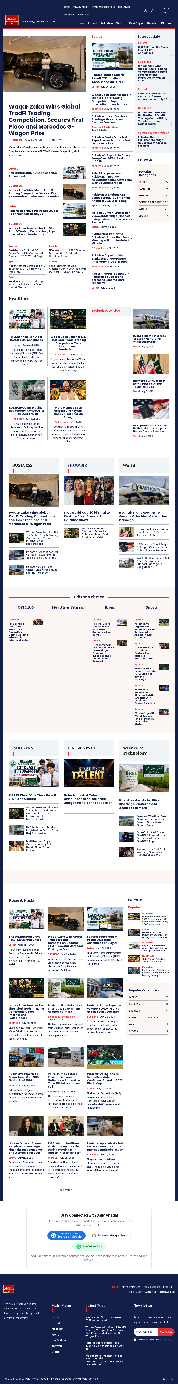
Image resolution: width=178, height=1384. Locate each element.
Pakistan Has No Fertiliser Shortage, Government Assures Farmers (109, 119)
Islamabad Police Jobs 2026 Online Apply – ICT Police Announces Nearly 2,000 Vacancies (155, 920)
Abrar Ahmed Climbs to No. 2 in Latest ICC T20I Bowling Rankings (27, 268)
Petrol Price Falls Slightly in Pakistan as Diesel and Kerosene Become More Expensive (110, 278)
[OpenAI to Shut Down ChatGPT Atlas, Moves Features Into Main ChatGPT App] (126, 836)
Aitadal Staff (33, 140)
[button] (152, 11)
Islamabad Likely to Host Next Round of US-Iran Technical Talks (149, 383)
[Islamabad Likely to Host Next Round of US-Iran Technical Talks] (151, 364)
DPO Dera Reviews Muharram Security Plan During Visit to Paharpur (154, 935)
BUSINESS (15, 140)
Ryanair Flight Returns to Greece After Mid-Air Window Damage (149, 339)
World (136, 346)
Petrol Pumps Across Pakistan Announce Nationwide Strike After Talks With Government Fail (112, 178)
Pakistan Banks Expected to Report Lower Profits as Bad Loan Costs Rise (111, 140)
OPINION (97, 248)
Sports (13, 246)
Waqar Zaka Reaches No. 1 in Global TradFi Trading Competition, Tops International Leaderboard (33, 231)
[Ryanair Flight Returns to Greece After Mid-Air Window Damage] (151, 319)
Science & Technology (105, 127)
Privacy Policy (166, 1339)
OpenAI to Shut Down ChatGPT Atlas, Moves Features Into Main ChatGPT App (151, 837)
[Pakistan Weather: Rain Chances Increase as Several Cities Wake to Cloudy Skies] (126, 820)
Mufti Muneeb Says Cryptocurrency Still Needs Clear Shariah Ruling (68, 412)
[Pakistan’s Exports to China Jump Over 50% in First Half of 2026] (16, 570)
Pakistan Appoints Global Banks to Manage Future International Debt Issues (109, 258)
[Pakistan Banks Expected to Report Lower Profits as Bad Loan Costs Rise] (16, 555)
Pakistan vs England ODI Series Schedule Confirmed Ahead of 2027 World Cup (26, 253)
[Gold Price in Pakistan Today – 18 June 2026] (134, 959)
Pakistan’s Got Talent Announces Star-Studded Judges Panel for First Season (88, 799)
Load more (64, 1189)
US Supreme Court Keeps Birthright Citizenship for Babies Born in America (150, 428)
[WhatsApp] (172, 1379)
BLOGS (95, 227)
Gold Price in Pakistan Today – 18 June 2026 (153, 960)
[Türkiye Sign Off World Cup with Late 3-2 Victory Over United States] (164, 711)
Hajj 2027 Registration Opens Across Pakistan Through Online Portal (154, 948)
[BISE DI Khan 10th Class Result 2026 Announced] (74, 173)
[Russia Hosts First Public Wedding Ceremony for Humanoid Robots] (126, 852)
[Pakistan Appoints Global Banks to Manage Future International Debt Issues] (105, 1125)
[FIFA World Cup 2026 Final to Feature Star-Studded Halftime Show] (89, 490)
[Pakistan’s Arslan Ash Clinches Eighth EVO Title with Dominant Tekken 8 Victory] (164, 688)
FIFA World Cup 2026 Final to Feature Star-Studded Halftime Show (67, 253)
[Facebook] (165, 9)
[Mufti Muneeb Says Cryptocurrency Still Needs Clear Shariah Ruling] (68, 390)
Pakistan (18, 419)
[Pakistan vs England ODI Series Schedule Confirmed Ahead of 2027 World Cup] (164, 622)
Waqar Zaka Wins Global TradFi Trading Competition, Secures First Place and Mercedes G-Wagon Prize (46, 120)
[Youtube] (165, 13)
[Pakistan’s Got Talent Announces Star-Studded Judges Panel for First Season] (89, 773)
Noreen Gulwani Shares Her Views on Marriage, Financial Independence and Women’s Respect (112, 217)
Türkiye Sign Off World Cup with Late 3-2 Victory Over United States (26, 284)
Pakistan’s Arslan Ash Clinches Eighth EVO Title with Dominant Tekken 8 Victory (67, 268)
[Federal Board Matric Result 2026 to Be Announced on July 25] (74, 211)
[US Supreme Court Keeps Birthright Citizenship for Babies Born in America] (151, 409)
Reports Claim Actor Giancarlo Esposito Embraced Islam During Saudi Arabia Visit (96, 533)
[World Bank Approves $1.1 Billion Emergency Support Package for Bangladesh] (126, 562)
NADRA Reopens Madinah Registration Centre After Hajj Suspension (26, 411)
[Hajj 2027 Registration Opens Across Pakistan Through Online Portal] (134, 945)
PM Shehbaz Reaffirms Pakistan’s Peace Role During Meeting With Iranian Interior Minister (112, 238)
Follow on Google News (112, 1235)
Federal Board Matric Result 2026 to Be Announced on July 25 (34, 212)
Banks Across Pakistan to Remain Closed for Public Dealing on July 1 (155, 973)
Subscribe (166, 1331)
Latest (13, 168)
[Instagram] (169, 9)
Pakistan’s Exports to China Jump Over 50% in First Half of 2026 (111, 158)
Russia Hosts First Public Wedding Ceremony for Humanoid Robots (152, 852)
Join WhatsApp (92, 1246)
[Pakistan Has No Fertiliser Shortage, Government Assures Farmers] (144, 778)
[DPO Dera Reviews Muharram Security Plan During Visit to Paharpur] (134, 932)
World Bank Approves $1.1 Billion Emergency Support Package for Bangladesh (153, 562)
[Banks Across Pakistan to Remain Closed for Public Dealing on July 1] (134, 970)
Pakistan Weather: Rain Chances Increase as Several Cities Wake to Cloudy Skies (151, 820)
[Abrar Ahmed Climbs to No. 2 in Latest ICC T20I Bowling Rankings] (164, 667)
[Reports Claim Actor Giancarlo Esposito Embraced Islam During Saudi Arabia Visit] (71, 533)
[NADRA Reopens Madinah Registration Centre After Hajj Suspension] (27, 390)
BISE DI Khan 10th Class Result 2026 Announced (33, 174)
